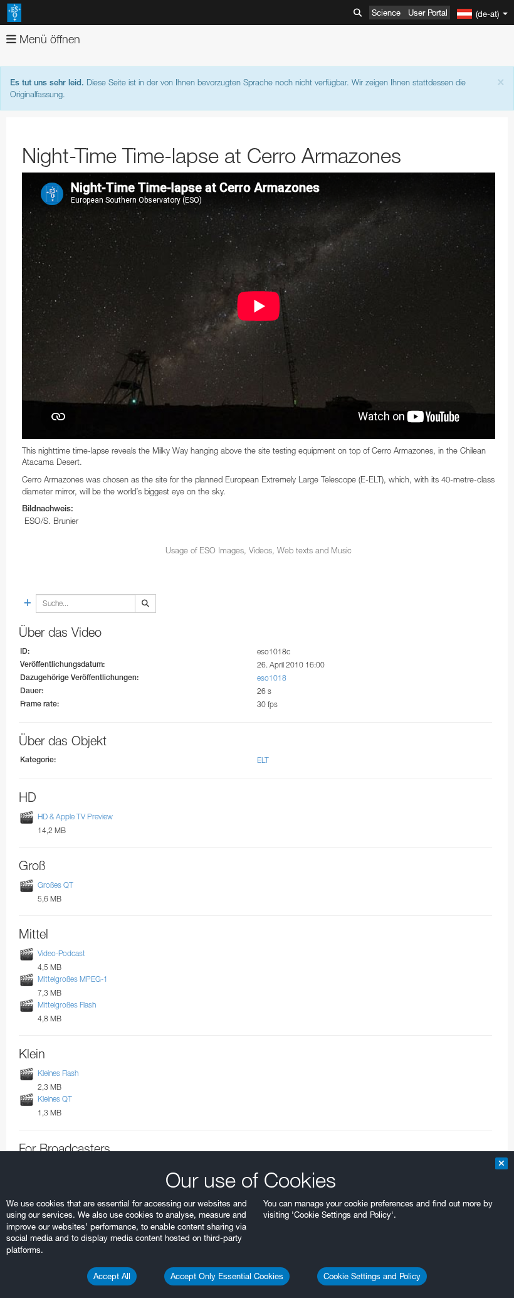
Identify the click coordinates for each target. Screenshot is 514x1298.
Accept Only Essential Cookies (226, 1276)
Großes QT (55, 885)
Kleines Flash (58, 1073)
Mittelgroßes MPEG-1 (73, 979)
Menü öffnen (48, 39)
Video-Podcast (61, 953)
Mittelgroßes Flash (67, 1004)
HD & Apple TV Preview (75, 816)
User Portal (428, 13)
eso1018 (271, 678)
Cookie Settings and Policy (372, 1276)
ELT (263, 760)
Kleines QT (55, 1099)
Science (386, 13)
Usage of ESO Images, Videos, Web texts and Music (258, 550)
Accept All (111, 1276)
